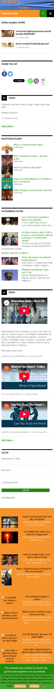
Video (12, 292)
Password (6, 470)
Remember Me (11, 483)
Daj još (44, 686)
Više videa (8, 440)
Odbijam (34, 686)
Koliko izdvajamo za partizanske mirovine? (33, 190)
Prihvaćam (20, 686)
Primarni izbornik (50, 13)
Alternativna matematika (14, 356)
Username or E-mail (11, 459)
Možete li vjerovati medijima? (15, 253)
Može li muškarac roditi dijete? (28, 168)
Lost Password (8, 498)
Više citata (8, 127)
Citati (12, 98)
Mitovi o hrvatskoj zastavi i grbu (28, 145)
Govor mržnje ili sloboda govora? (32, 44)
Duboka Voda (10, 13)
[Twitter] (10, 74)
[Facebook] (4, 74)
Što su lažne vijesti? (11, 394)
